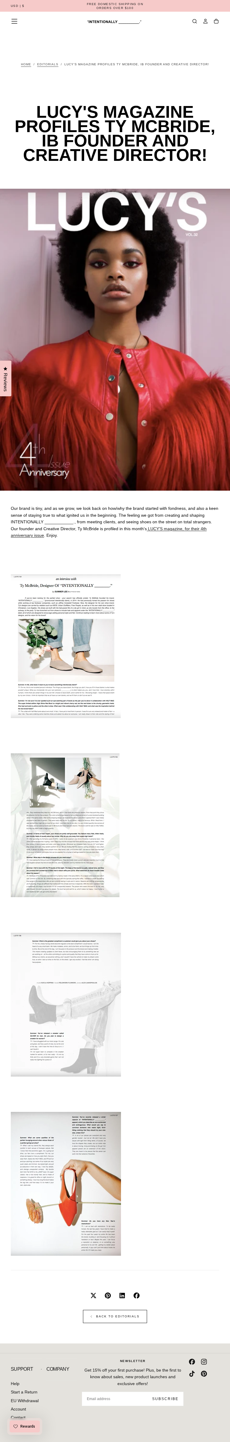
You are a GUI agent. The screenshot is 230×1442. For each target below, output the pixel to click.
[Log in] (205, 21)
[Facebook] (192, 1361)
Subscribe (165, 1399)
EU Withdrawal (25, 1400)
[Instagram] (204, 1361)
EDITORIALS (47, 64)
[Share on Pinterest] (108, 1295)
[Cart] (216, 21)
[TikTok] (192, 1373)
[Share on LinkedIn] (122, 1295)
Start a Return (24, 1392)
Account (18, 1409)
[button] (18, 6)
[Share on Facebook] (136, 1295)
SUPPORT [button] (22, 1369)
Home (26, 64)
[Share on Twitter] (93, 1295)
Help (15, 1383)
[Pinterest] (204, 1373)
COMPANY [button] (57, 1369)
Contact (18, 1417)
